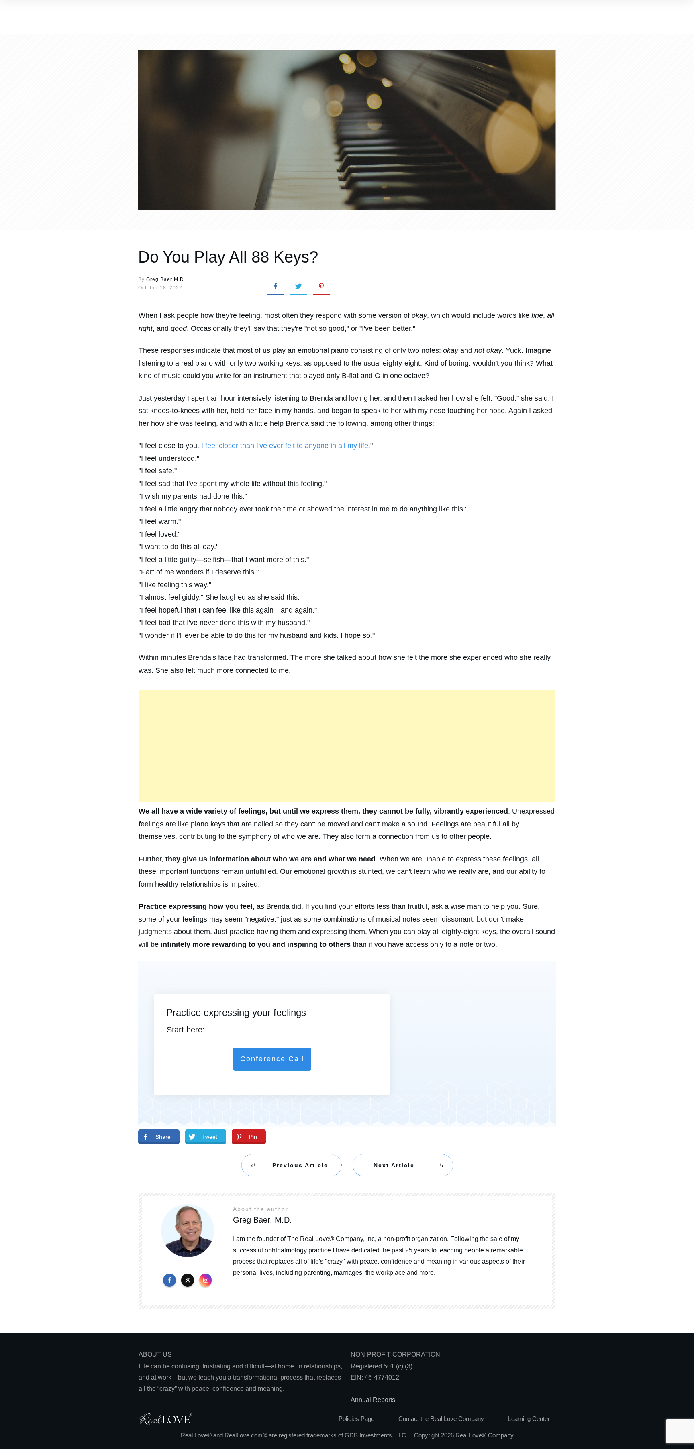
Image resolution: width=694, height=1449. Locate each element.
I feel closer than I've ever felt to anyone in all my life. (285, 446)
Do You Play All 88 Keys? (228, 257)
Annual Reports (373, 1399)
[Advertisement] (347, 746)
